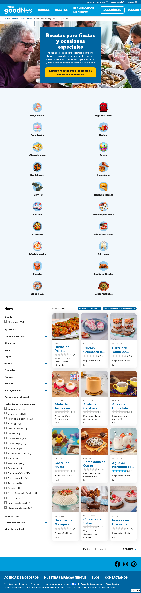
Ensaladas (9, 370)
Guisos (8, 363)
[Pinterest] (134, 564)
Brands (8, 316)
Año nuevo (15, 483)
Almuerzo (9, 343)
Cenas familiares (19, 502)
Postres (8, 376)
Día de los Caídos (19, 473)
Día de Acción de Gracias (23, 492)
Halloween (15, 448)
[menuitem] (43, 10)
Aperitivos (10, 329)
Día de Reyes (16, 497)
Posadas (14, 487)
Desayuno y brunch (14, 336)
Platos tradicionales (20, 507)
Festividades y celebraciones (19, 403)
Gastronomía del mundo (17, 396)
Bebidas (8, 383)
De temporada (12, 515)
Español (89, 2)
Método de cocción (14, 522)
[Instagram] (127, 564)
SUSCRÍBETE (112, 10)
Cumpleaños (17, 413)
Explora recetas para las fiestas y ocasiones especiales (70, 72)
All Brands (16, 321)
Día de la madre (18, 478)
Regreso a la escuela (20, 418)
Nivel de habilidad (14, 529)
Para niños (16, 463)
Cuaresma (15, 468)
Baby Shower (16, 408)
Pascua (14, 433)
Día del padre (17, 438)
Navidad (14, 423)
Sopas (7, 356)
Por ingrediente (12, 390)
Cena (7, 349)
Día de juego (17, 443)
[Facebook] (119, 564)
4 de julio (14, 458)
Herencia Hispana (19, 453)
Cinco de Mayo (17, 428)
